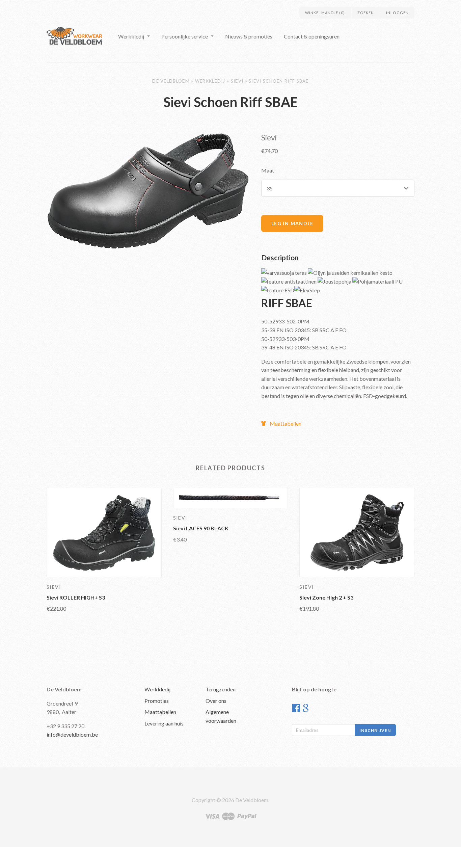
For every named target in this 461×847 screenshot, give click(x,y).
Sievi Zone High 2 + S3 (326, 597)
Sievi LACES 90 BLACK (200, 528)
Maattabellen (285, 423)
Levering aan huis (164, 723)
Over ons (216, 700)
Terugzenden (221, 689)
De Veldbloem (171, 81)
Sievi (237, 81)
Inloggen (397, 12)
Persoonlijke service (184, 36)
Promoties (156, 700)
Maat (267, 170)
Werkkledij (131, 36)
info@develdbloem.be (72, 734)
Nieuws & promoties (248, 36)
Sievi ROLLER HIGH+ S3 (76, 597)
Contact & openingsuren (312, 36)
